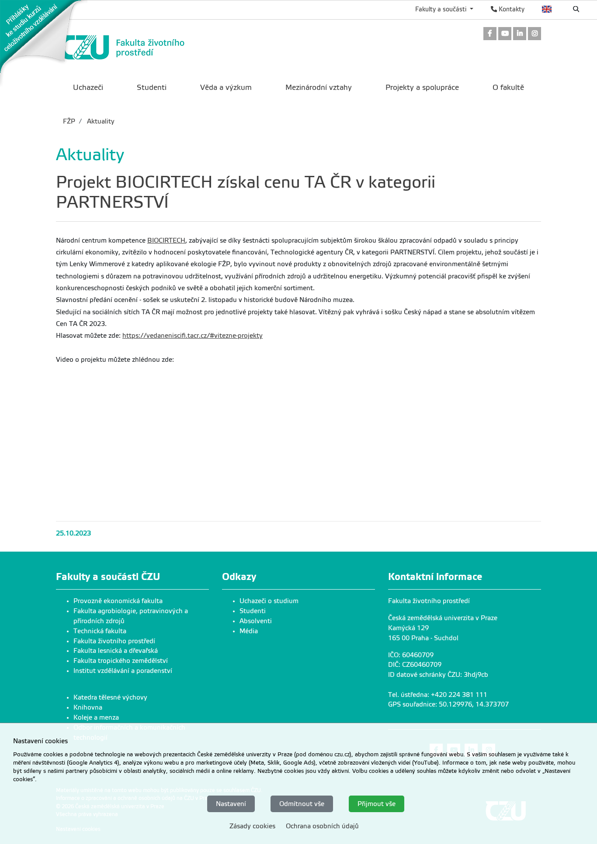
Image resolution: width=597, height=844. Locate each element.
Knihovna (87, 707)
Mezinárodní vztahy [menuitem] (318, 87)
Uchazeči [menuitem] (88, 87)
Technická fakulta (99, 631)
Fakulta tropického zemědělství (120, 660)
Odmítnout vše (301, 803)
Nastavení (231, 803)
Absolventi (255, 621)
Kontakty (510, 9)
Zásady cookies (252, 825)
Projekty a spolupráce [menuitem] (422, 87)
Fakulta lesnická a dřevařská (115, 650)
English (547, 9)
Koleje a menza (96, 717)
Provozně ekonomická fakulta (118, 600)
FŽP (69, 121)
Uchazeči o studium (268, 600)
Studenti (252, 610)
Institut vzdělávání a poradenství (122, 670)
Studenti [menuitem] (152, 87)
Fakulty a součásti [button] (441, 9)
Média (248, 631)
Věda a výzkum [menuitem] (226, 87)
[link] (43, 43)
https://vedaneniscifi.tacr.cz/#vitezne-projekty (192, 335)
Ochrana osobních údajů (322, 825)
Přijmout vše (377, 803)
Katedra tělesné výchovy (110, 697)
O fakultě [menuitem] (508, 87)
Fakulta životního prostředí (114, 641)
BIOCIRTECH (166, 240)
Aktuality (100, 121)
